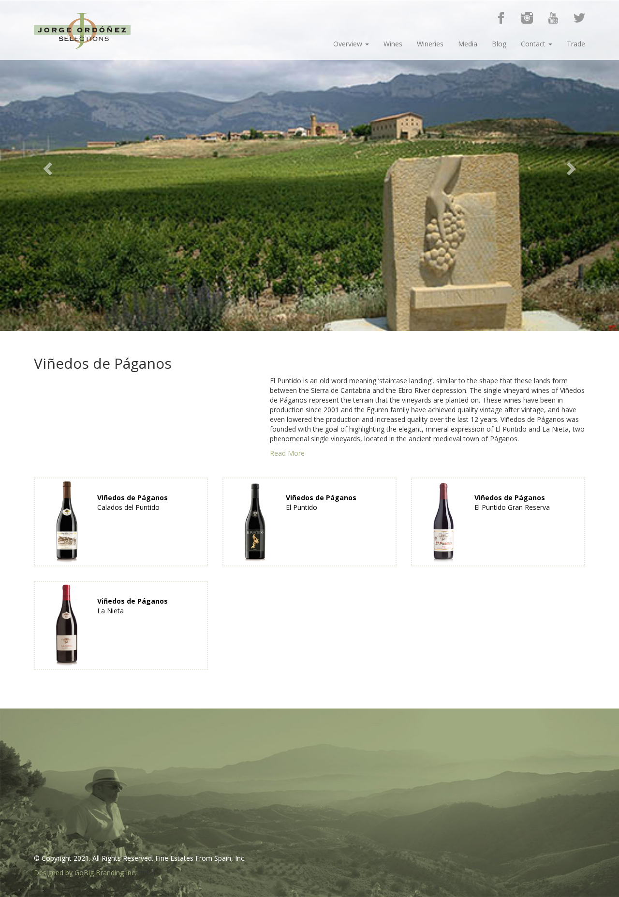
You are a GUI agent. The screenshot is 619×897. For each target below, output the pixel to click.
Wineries (430, 43)
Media (467, 43)
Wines (392, 43)
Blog (499, 43)
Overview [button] (348, 43)
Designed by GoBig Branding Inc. (85, 872)
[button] (46, 165)
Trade (576, 43)
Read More (287, 453)
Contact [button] (534, 43)
